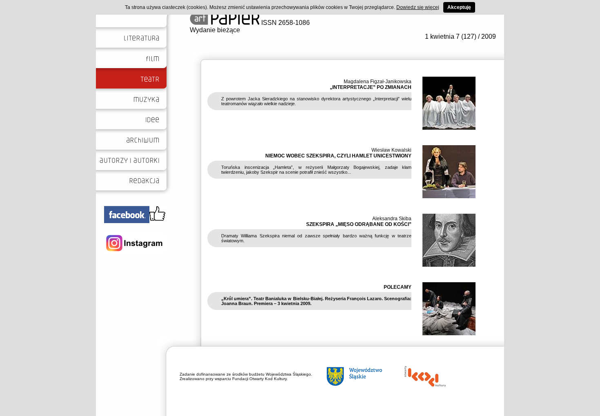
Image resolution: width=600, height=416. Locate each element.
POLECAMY (397, 287)
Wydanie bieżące (215, 30)
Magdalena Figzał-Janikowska (377, 81)
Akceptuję (459, 7)
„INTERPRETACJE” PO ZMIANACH (370, 87)
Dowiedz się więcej (417, 7)
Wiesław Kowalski (391, 150)
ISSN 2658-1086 (285, 22)
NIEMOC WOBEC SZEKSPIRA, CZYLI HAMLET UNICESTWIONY (338, 156)
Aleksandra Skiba (391, 218)
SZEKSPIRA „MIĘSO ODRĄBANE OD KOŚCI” (358, 224)
